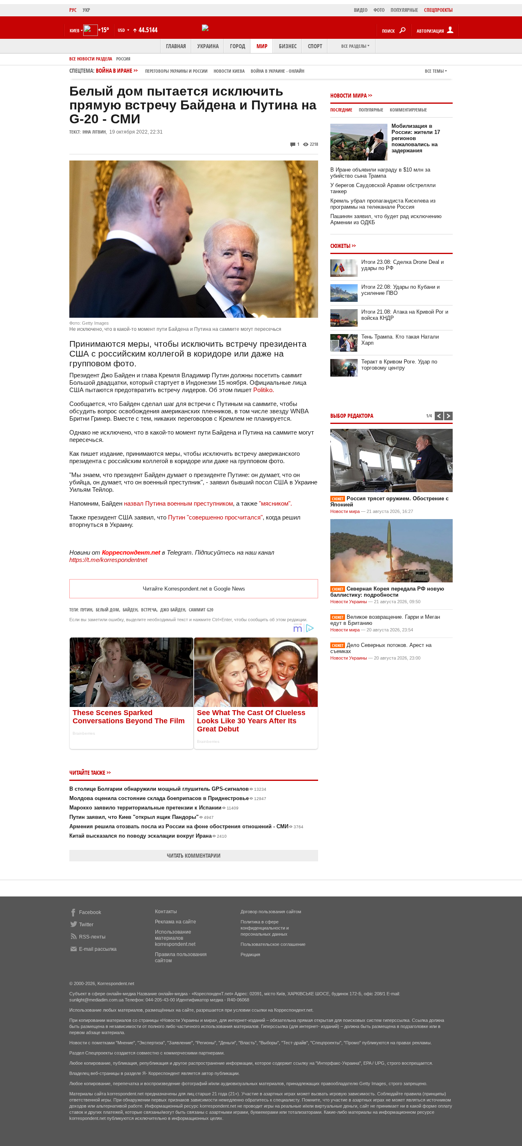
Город (237, 46)
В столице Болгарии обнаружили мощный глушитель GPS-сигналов (167, 789)
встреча (149, 609)
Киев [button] (75, 30)
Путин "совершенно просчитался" (215, 517)
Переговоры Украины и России (176, 71)
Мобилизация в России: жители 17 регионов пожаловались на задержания (416, 138)
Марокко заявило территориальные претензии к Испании (154, 808)
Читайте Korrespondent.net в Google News (194, 589)
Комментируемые (408, 110)
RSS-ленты (92, 937)
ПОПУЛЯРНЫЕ (404, 10)
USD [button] (122, 30)
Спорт (315, 46)
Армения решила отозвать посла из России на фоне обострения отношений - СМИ (186, 826)
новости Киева (229, 71)
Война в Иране (200, 70)
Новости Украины (348, 601)
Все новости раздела (90, 59)
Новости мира (348, 95)
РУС (73, 10)
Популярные (371, 110)
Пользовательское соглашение (273, 944)
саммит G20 (201, 609)
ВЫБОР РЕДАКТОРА (351, 415)
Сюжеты (340, 246)
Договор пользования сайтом (271, 911)
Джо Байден (172, 609)
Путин (86, 609)
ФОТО (379, 10)
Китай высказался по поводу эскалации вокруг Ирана (148, 836)
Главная (176, 46)
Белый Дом (107, 609)
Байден (130, 609)
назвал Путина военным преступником (178, 503)
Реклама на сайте (175, 922)
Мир (262, 46)
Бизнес (287, 46)
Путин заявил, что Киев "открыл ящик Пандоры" (141, 817)
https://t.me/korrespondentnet (108, 559)
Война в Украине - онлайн (277, 71)
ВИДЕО (360, 10)
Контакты (166, 911)
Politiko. (263, 389)
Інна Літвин (94, 132)
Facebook (90, 912)
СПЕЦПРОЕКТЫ (438, 10)
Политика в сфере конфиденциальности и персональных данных (265, 927)
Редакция (250, 954)
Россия (123, 59)
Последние (341, 110)
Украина (208, 46)
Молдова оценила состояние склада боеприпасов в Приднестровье (167, 798)
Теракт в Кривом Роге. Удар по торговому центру (399, 365)
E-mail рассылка (98, 949)
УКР (86, 10)
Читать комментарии (194, 855)
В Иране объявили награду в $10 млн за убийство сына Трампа (380, 173)
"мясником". (275, 503)
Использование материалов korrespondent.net (175, 938)
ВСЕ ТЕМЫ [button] (434, 71)
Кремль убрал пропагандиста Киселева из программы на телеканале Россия (383, 204)
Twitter (86, 925)
